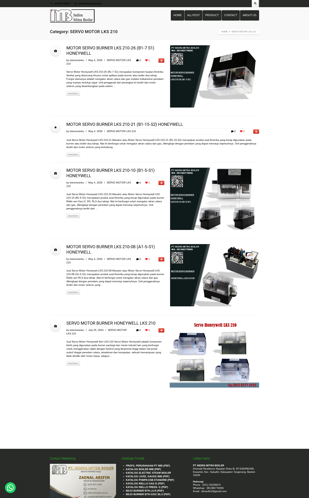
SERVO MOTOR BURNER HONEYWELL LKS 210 (110, 323)
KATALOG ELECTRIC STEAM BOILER (148, 472)
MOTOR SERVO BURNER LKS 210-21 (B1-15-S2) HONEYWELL (124, 124)
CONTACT (230, 15)
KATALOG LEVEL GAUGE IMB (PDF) (148, 476)
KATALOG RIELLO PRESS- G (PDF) (147, 487)
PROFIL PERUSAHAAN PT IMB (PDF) (148, 465)
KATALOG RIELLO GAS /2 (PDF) (145, 483)
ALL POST (193, 15)
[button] (10, 487)
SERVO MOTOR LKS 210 (121, 131)
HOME (177, 15)
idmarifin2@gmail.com (89, 3)
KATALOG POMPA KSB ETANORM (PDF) (150, 479)
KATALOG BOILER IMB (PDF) (143, 469)
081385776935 (62, 3)
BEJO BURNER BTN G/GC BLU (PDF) (148, 494)
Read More (73, 93)
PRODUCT (212, 15)
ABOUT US (249, 15)
